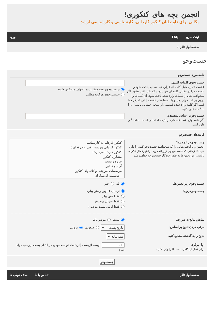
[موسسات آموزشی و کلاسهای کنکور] (67, 170)
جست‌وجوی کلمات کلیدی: (187, 82)
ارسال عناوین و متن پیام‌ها (103, 191)
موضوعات (99, 219)
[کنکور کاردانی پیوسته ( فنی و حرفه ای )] (67, 147)
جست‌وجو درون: (193, 191)
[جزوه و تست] (67, 161)
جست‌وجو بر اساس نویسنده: (185, 115)
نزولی (74, 227)
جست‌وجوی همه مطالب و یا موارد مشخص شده (89, 89)
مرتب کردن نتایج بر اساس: (186, 227)
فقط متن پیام (111, 196)
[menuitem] (178, 37)
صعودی (90, 227)
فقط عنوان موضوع (107, 201)
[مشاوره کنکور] (67, 156)
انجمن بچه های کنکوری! (162, 14)
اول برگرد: (197, 244)
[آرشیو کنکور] (67, 166)
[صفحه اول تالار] (203, 8)
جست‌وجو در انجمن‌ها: (190, 142)
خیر (107, 183)
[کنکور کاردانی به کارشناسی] (67, 142)
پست (116, 219)
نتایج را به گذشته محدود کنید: (186, 235)
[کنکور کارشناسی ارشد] (67, 152)
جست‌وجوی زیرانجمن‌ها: (188, 183)
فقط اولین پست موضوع (104, 206)
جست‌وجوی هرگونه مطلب (103, 94)
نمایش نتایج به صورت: (190, 219)
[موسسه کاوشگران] (67, 175)
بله (118, 183)
